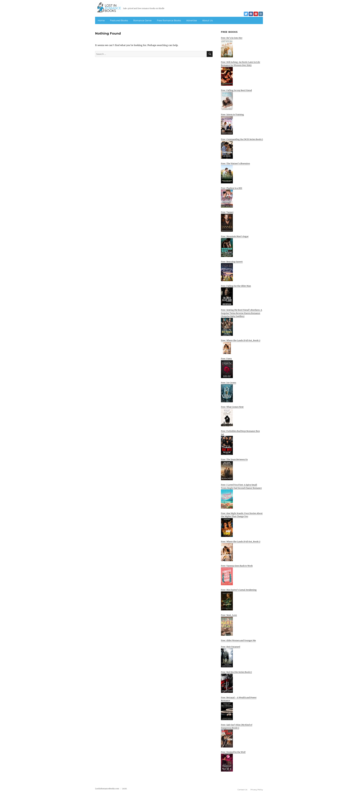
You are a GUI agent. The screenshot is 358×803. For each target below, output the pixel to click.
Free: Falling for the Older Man (236, 286)
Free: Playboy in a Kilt (231, 188)
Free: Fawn (226, 358)
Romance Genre (142, 20)
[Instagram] (260, 14)
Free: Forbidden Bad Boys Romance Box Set (240, 433)
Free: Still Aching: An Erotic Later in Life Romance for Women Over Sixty (240, 64)
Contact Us (242, 789)
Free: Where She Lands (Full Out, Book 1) (240, 340)
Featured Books (119, 20)
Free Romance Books (169, 20)
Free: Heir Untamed (230, 647)
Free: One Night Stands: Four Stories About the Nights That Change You (242, 515)
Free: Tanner (227, 212)
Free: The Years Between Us (234, 459)
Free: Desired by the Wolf (233, 752)
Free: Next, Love (229, 615)
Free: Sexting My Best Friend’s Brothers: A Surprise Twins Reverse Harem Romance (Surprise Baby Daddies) (241, 313)
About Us (207, 20)
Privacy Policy (256, 789)
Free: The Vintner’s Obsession (235, 163)
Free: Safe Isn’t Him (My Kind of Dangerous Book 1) (236, 726)
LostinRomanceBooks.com (107, 788)
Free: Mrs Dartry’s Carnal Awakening (239, 590)
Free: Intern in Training (232, 114)
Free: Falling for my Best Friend (236, 90)
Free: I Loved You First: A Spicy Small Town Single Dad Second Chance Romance (241, 486)
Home (101, 20)
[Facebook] (251, 14)
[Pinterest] (256, 14)
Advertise (191, 20)
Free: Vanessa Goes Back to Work (237, 566)
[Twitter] (246, 14)
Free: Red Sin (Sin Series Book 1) (236, 672)
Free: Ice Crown (228, 382)
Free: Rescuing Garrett (232, 261)
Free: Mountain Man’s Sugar (235, 236)
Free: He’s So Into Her (231, 38)
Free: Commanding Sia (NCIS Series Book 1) (242, 139)
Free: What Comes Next (232, 407)
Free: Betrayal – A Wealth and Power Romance (238, 699)
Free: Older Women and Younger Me (238, 640)
